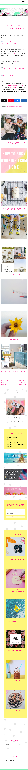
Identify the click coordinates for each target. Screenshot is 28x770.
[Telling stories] (14, 324)
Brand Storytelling (12, 439)
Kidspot (16, 53)
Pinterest (17, 85)
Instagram (12, 85)
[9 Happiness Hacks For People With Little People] (14, 127)
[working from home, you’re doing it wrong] (14, 161)
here (15, 61)
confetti (17, 106)
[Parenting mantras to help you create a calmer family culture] (15, 648)
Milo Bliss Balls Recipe (15, 710)
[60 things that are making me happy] (14, 227)
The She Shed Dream (14, 274)
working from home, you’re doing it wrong (14, 175)
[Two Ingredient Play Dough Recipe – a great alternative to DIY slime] (15, 587)
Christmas (9, 105)
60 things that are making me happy (14, 242)
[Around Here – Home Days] (14, 292)
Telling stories (14, 339)
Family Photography (12, 442)
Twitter (23, 85)
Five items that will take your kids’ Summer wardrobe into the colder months (15, 559)
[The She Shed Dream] (14, 259)
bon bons (9, 106)
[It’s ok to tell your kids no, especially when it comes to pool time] (15, 617)
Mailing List (13, 87)
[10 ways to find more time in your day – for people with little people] (14, 193)
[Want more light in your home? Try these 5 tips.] (14, 357)
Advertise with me (12, 437)
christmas (13, 106)
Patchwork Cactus (14, 12)
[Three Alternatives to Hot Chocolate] (15, 678)
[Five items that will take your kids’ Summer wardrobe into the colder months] (15, 555)
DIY (11, 105)
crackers (20, 106)
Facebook (6, 85)
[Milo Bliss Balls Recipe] (15, 708)
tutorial (3, 108)
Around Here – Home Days (14, 306)
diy (23, 106)
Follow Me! (7, 744)
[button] (23, 2)
